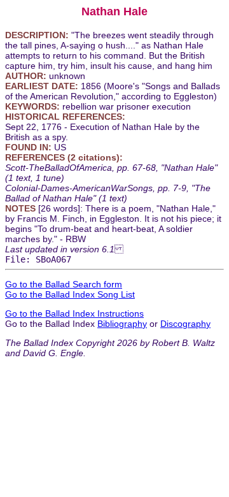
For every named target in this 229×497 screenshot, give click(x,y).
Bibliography (122, 324)
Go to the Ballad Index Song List (70, 294)
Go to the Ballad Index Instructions (74, 313)
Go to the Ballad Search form (63, 284)
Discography (185, 324)
